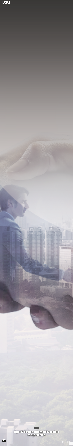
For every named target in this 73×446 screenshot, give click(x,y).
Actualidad (29, 2)
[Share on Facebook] (63, 442)
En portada (22, 2)
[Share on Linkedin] (67, 442)
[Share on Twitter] (65, 442)
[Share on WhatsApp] (69, 442)
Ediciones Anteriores (53, 2)
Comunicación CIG (9, 440)
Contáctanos (62, 2)
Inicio (16, 2)
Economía (35, 2)
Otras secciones (43, 2)
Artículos (36, 428)
